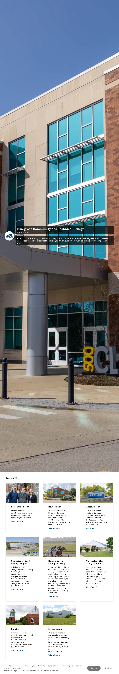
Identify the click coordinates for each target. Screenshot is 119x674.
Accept (94, 668)
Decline (108, 668)
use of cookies (52, 670)
